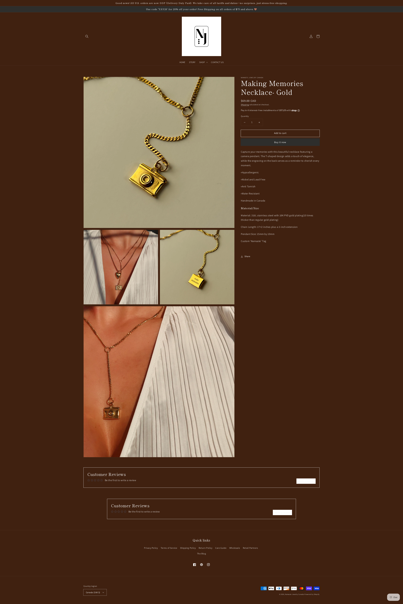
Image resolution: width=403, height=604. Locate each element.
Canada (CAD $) (93, 592)
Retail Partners (250, 547)
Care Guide (220, 547)
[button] (86, 36)
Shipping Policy (188, 547)
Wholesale (234, 547)
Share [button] (247, 256)
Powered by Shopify (312, 594)
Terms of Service (169, 547)
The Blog (201, 553)
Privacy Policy (151, 547)
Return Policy (205, 547)
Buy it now (280, 142)
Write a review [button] (306, 481)
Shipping (245, 104)
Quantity (245, 116)
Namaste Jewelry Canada (294, 594)
